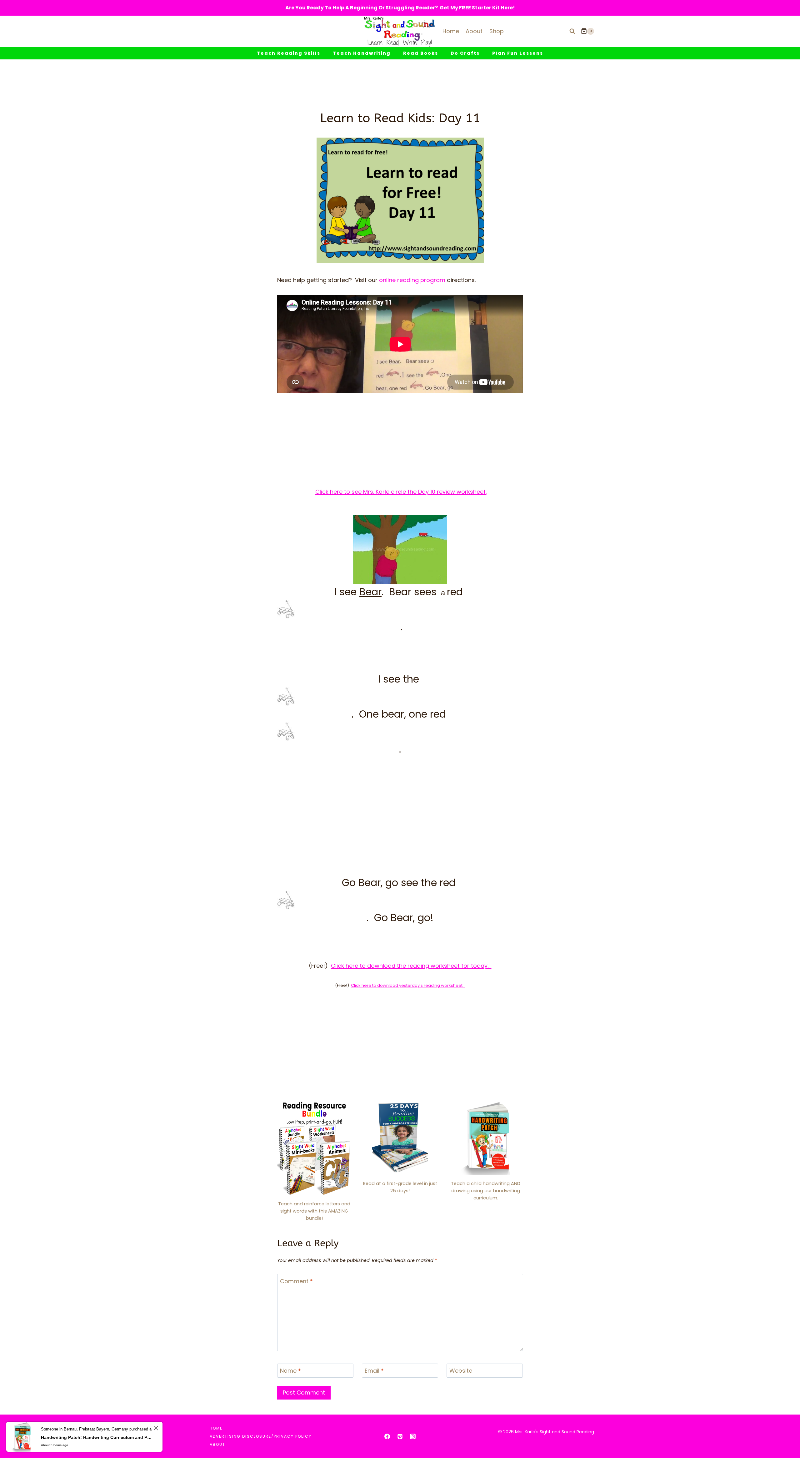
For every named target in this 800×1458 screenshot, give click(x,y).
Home (450, 31)
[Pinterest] (400, 1436)
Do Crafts (465, 53)
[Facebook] (387, 1436)
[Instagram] (412, 1436)
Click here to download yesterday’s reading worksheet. (408, 985)
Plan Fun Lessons (517, 53)
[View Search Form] (572, 31)
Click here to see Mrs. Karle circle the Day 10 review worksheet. (401, 492)
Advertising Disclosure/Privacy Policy (261, 1436)
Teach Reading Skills (288, 53)
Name (290, 1371)
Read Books (420, 53)
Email (374, 1371)
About (474, 31)
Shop (496, 31)
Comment (296, 1281)
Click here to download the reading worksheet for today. (411, 966)
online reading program (412, 280)
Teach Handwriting (362, 53)
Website (460, 1371)
